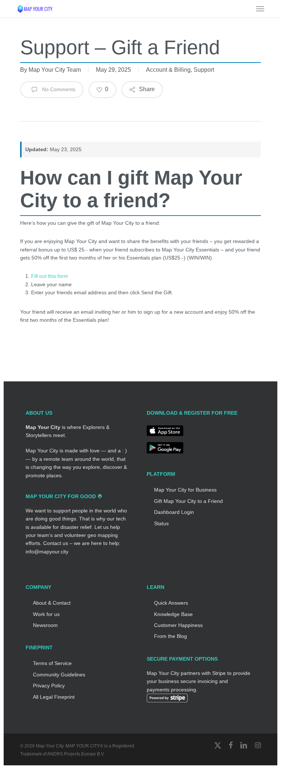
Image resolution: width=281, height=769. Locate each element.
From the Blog (170, 636)
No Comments (58, 89)
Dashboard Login (174, 512)
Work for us (46, 614)
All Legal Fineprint (54, 697)
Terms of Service (52, 663)
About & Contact (52, 603)
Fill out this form (49, 276)
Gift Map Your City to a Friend (188, 501)
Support (204, 70)
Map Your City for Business (185, 490)
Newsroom (45, 625)
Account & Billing (168, 70)
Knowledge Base (173, 614)
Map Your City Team (55, 70)
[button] (260, 8)
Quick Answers (171, 603)
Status (161, 523)
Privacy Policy (49, 685)
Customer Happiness (178, 625)
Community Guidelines (59, 674)
